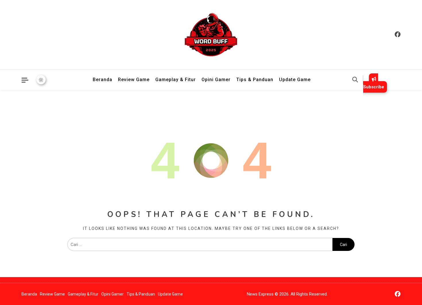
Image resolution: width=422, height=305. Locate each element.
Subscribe (373, 86)
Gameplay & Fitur (175, 79)
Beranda (102, 79)
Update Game (295, 79)
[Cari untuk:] (199, 244)
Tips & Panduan (254, 79)
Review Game (134, 79)
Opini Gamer (216, 79)
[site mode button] (41, 79)
